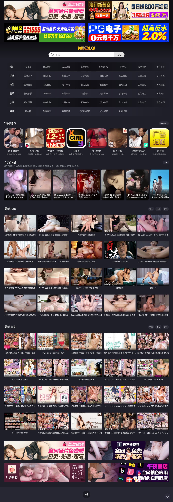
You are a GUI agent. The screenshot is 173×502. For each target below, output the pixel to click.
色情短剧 (123, 111)
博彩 (12, 67)
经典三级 (123, 84)
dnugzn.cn (86, 48)
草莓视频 (66, 111)
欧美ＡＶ (66, 75)
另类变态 (161, 84)
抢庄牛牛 (161, 66)
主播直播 (142, 75)
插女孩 (28, 111)
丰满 (151, 327)
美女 (151, 209)
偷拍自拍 (47, 84)
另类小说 (123, 102)
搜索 (119, 54)
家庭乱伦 (47, 102)
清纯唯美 (123, 93)
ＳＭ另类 (161, 75)
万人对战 (66, 66)
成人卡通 (66, 84)
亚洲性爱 (28, 84)
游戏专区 (85, 66)
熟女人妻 (104, 75)
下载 (166, 162)
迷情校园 (104, 102)
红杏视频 (104, 111)
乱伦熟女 (142, 84)
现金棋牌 (142, 66)
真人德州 (47, 66)
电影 (12, 84)
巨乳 (158, 209)
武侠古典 (85, 102)
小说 (12, 102)
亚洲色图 (47, 93)
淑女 (158, 327)
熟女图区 (142, 93)
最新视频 (10, 209)
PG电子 (28, 66)
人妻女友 (66, 102)
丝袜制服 (123, 75)
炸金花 (123, 66)
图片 (12, 93)
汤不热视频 (85, 111)
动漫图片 (85, 93)
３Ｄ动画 (85, 75)
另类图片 (161, 93)
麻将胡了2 (103, 66)
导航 (12, 111)
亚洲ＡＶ (28, 75)
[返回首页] (167, 496)
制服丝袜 (104, 84)
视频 (12, 75)
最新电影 (10, 327)
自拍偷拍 (47, 75)
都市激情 (28, 102)
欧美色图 (66, 93)
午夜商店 (47, 111)
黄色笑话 (142, 102)
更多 (166, 209)
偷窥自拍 (28, 93)
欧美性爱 (85, 84)
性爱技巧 (161, 102)
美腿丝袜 (104, 93)
